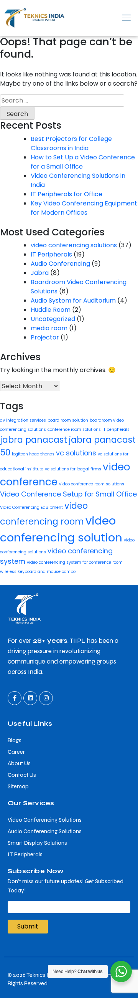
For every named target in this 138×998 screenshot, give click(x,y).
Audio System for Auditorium (73, 300)
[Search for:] (62, 100)
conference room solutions (74, 429)
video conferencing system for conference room (75, 562)
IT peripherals (116, 429)
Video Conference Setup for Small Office (68, 494)
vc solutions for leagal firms (73, 469)
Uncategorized (53, 318)
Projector (45, 337)
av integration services (23, 420)
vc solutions (76, 453)
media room (49, 328)
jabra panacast (33, 440)
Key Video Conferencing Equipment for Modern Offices (84, 208)
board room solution (68, 420)
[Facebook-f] (14, 698)
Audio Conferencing (60, 263)
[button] (103, 17)
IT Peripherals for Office (66, 194)
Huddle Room (51, 309)
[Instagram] (46, 698)
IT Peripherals (51, 254)
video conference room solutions (91, 484)
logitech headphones (33, 454)
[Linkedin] (30, 698)
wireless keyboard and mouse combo (38, 571)
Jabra (40, 272)
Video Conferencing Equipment (31, 507)
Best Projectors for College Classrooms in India (71, 143)
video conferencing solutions (74, 245)
